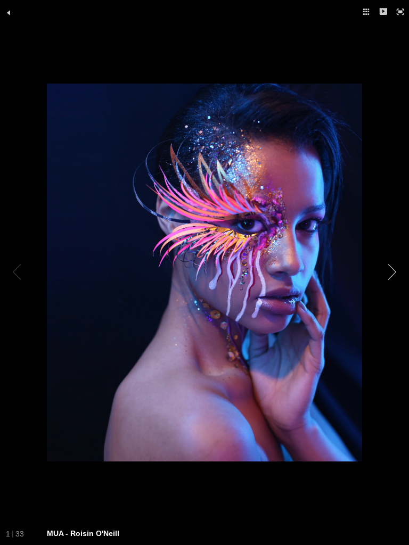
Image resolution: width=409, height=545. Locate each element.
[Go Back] (8, 12)
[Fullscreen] (400, 11)
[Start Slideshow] (383, 11)
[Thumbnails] (366, 11)
